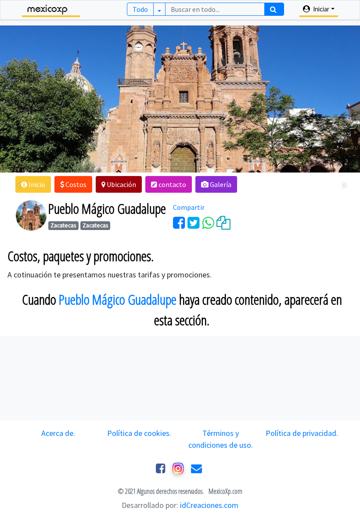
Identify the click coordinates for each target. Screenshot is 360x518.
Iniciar (320, 9)
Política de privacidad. (302, 433)
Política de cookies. (139, 433)
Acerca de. (58, 433)
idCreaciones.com (209, 505)
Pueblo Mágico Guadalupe (117, 299)
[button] (33, 184)
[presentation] (19, 185)
